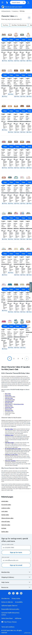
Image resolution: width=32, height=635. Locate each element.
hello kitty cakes (5, 525)
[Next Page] (27, 358)
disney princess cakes (7, 518)
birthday (3, 528)
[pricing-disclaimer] (21, 19)
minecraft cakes (5, 521)
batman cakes (5, 515)
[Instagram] (13, 593)
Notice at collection (7, 602)
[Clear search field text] (21, 2)
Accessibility (19, 602)
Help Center (5, 582)
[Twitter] (17, 593)
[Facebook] (9, 593)
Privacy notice (16, 598)
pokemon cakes (5, 508)
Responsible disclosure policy (10, 609)
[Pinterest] (21, 593)
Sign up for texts (16, 552)
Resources (4, 587)
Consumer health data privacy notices (10, 614)
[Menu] (2, 2)
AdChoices (18, 618)
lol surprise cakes (6, 504)
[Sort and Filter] (29, 17)
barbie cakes (4, 531)
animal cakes (4, 501)
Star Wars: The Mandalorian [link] (19, 25)
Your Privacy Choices (10, 622)
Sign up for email (16, 565)
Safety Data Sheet (7, 618)
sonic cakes (4, 511)
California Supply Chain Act (9, 606)
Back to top (28, 632)
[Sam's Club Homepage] (7, 2)
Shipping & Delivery (7, 577)
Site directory (5, 598)
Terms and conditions (7, 627)
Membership (5, 572)
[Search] (23, 2)
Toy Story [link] (5, 25)
